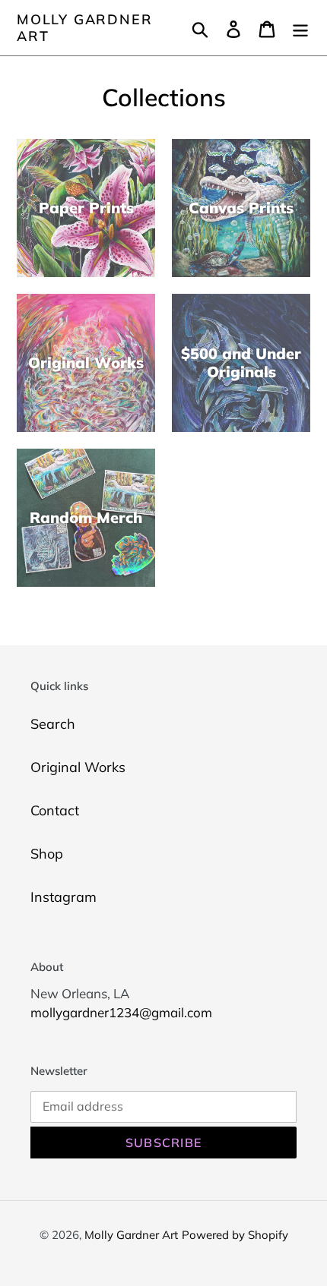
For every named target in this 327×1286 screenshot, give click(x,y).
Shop (46, 853)
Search (52, 724)
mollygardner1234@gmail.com (121, 1012)
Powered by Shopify (235, 1235)
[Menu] (300, 28)
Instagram (63, 897)
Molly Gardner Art (84, 27)
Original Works (77, 767)
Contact (54, 810)
